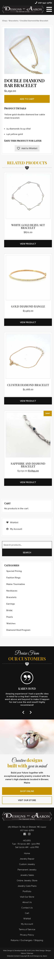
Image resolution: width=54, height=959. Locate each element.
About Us (27, 902)
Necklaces (11, 591)
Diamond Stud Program (18, 630)
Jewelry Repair (27, 859)
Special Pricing (14, 571)
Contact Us (27, 907)
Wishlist (14, 522)
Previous (23, 712)
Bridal (9, 610)
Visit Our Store (27, 800)
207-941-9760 (45, 3)
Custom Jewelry (27, 864)
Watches (11, 623)
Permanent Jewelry (27, 869)
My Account (16, 529)
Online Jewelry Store (27, 880)
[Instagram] (29, 834)
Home (27, 853)
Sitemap (30, 953)
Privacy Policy (27, 935)
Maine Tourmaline (15, 584)
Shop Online (27, 791)
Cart (27, 913)
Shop (4, 21)
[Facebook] (25, 834)
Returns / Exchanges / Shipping (27, 940)
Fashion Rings (13, 577)
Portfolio (27, 891)
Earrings (10, 604)
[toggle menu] (49, 9)
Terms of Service (27, 929)
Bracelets (13, 21)
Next (31, 712)
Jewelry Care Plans (27, 886)
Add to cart (27, 99)
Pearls (9, 617)
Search (27, 552)
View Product (28, 244)
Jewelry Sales (27, 875)
